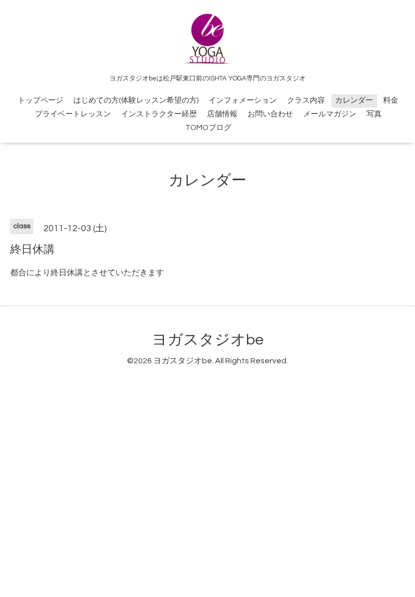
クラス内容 (306, 100)
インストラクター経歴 (159, 114)
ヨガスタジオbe (208, 340)
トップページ (40, 100)
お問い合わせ (270, 114)
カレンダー (354, 100)
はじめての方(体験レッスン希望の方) (135, 100)
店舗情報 (222, 114)
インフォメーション (243, 100)
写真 (374, 114)
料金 (390, 100)
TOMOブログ (208, 128)
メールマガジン (329, 114)
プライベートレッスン (73, 114)
